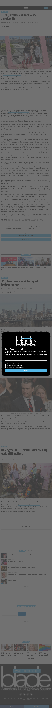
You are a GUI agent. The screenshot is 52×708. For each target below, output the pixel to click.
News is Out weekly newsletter (14, 365)
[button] (26, 365)
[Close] (48, 334)
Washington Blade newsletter (14, 363)
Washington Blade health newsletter (15, 367)
